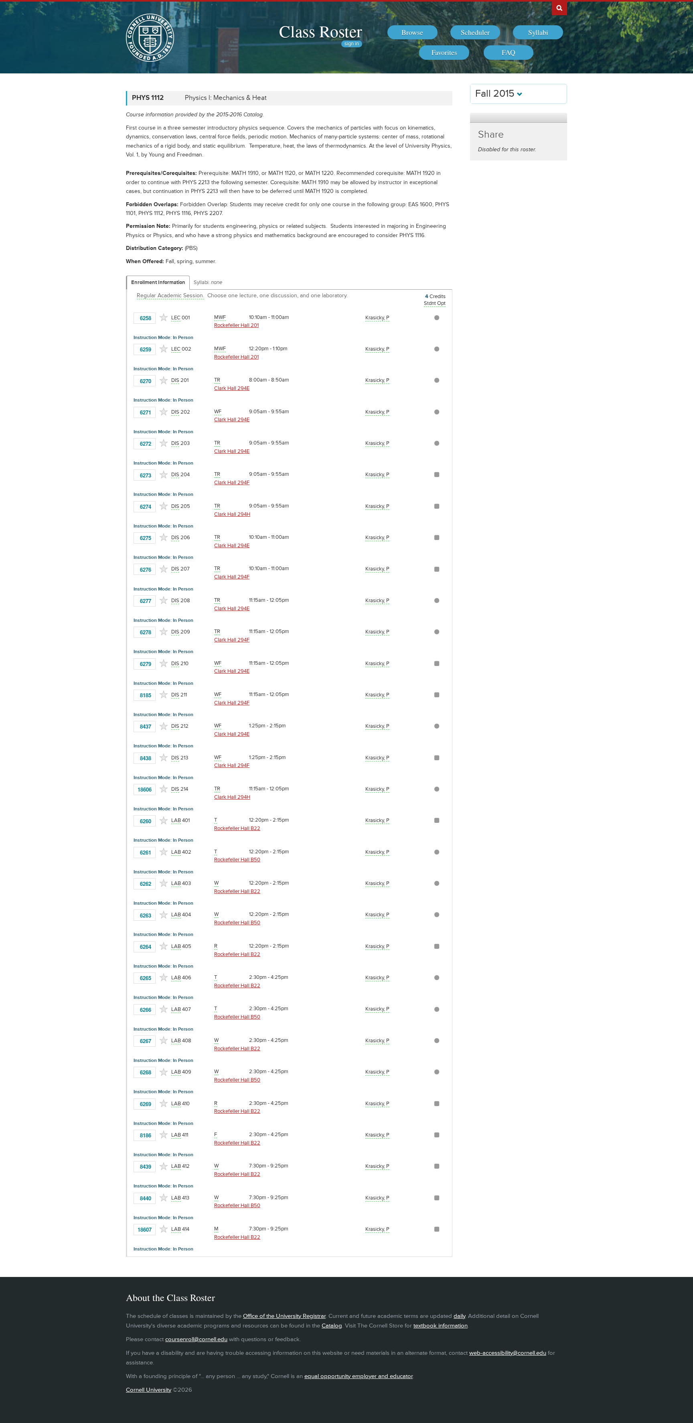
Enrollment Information (158, 282)
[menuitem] (412, 32)
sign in (351, 44)
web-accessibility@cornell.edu (507, 1353)
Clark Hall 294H (232, 514)
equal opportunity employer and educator (358, 1376)
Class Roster (320, 31)
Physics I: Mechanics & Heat (226, 98)
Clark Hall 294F (231, 482)
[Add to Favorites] (163, 317)
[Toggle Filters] (518, 118)
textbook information (440, 1326)
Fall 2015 (496, 93)
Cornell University (148, 1390)
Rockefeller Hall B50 (237, 860)
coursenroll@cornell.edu (196, 1339)
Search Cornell (559, 7)
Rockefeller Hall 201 (236, 325)
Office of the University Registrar (284, 1316)
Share (491, 134)
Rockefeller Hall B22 (237, 828)
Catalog (332, 1326)
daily (459, 1316)
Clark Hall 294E (231, 388)
